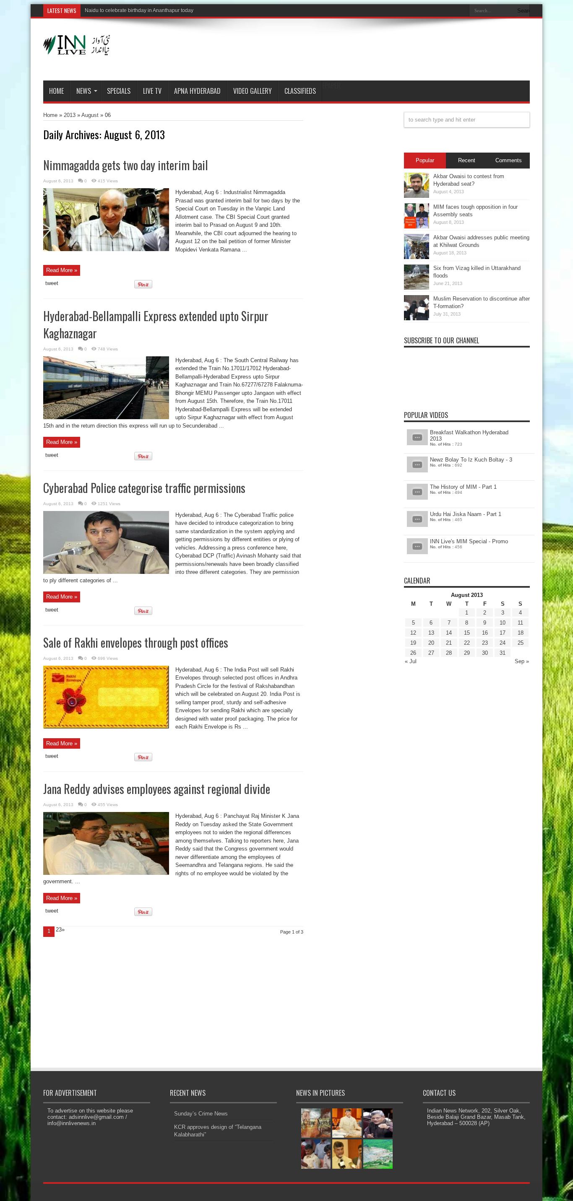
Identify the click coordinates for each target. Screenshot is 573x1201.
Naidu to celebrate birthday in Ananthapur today (139, 10)
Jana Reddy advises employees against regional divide (156, 788)
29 (467, 653)
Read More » (61, 270)
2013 (70, 115)
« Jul (411, 661)
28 (449, 653)
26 (413, 653)
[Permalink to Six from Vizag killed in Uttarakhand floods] (416, 288)
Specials (118, 91)
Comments (508, 160)
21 (449, 643)
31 (502, 653)
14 (449, 633)
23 (485, 643)
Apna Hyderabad (197, 91)
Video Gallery (252, 91)
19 (413, 643)
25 (521, 643)
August (90, 115)
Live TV (152, 91)
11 (520, 623)
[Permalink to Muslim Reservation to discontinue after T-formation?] (416, 318)
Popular (425, 160)
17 (502, 633)
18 (521, 633)
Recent (466, 160)
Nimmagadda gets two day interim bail (125, 165)
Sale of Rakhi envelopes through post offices (135, 642)
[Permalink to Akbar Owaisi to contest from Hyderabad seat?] (416, 196)
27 (431, 653)
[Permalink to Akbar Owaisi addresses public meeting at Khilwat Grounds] (416, 257)
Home (56, 91)
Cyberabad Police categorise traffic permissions (144, 487)
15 (467, 633)
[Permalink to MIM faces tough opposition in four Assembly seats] (416, 226)
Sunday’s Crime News (201, 1113)
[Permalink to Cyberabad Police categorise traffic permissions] (106, 572)
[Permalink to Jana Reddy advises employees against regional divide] (106, 873)
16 (485, 633)
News (83, 91)
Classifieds (300, 91)
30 (485, 653)
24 (502, 643)
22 (467, 643)
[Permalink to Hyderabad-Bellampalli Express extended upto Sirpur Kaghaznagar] (106, 417)
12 (413, 633)
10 (502, 623)
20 (431, 643)
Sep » (522, 661)
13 (431, 633)
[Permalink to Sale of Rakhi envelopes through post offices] (106, 727)
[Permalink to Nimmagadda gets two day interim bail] (106, 249)
